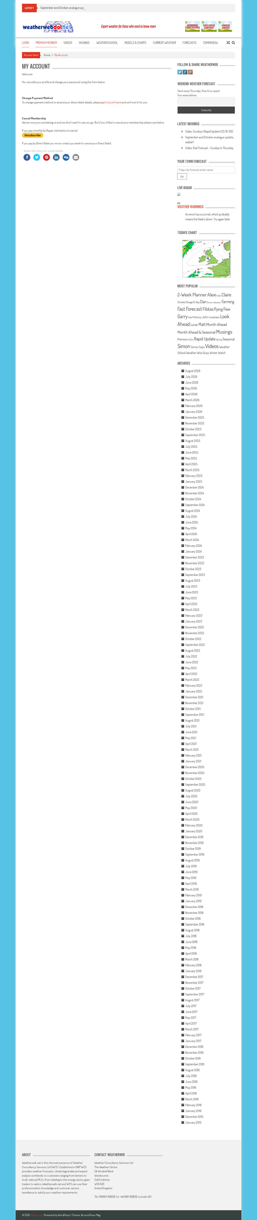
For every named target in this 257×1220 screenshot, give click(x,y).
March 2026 (192, 400)
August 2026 (192, 371)
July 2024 (191, 516)
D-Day (196, 302)
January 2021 (193, 761)
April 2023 (191, 604)
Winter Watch (218, 353)
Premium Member (46, 43)
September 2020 (195, 784)
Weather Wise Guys (197, 353)
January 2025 (193, 481)
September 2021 (194, 714)
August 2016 (192, 1070)
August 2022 (192, 650)
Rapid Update (204, 338)
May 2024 (190, 528)
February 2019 (193, 895)
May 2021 (190, 738)
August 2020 (192, 790)
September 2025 (195, 435)
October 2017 (193, 988)
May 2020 (191, 808)
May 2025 (191, 458)
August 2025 (192, 441)
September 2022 (195, 645)
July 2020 (191, 796)
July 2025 (191, 446)
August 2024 (192, 511)
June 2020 (191, 802)
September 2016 (194, 1064)
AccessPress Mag (90, 1215)
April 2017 (191, 1023)
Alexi (211, 295)
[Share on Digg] (66, 159)
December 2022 (194, 627)
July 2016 (191, 1076)
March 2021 (191, 749)
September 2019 (194, 854)
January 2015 (193, 1122)
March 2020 (192, 819)
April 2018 (191, 953)
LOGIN (25, 43)
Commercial (210, 43)
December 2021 (194, 697)
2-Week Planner (192, 295)
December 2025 (194, 417)
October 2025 (193, 429)
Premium (182, 339)
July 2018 (191, 936)
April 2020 (191, 814)
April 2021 (191, 744)
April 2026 (191, 394)
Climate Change (185, 302)
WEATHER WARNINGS (190, 206)
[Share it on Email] (75, 159)
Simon (183, 346)
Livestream (214, 317)
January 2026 (193, 411)
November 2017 (194, 982)
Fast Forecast (189, 308)
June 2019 (191, 872)
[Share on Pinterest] (46, 159)
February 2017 (193, 1035)
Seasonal (229, 339)
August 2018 (192, 930)
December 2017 (194, 977)
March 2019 (192, 889)
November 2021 (194, 703)
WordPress (64, 1215)
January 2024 (193, 551)
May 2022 (191, 668)
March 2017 (191, 1029)
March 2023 (192, 610)
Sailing (219, 339)
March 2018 (192, 959)
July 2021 (190, 726)
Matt (202, 324)
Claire (226, 295)
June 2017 (191, 1012)
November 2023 (194, 563)
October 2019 (193, 848)
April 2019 (191, 883)
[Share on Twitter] (36, 159)
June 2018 (191, 942)
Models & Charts (135, 43)
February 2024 (193, 546)
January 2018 (193, 971)
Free (226, 309)
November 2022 (194, 633)
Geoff (190, 317)
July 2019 (191, 866)
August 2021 (192, 720)
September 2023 (195, 575)
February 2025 (193, 476)
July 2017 (190, 1006)
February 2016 (193, 1105)
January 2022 (193, 691)
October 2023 (193, 569)
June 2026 (191, 382)
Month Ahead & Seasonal (196, 332)
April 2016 (191, 1093)
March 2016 (192, 1099)
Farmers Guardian (214, 302)
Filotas (208, 309)
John (205, 317)
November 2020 (194, 773)
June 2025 (191, 452)
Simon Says (198, 347)
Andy (218, 295)
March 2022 (192, 680)
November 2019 (194, 843)
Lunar (194, 324)
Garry (182, 316)
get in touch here (111, 102)
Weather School (107, 43)
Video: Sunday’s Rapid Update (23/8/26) (209, 131)
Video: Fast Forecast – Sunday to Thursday (209, 148)
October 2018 (193, 918)
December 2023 (194, 557)
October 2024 (193, 499)
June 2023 (191, 592)
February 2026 (193, 406)
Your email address (186, 95)
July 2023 (191, 586)
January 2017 (193, 1041)
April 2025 (191, 464)
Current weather (164, 43)
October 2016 (193, 1058)
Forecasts (189, 43)
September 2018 (194, 924)
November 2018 (194, 913)
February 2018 (193, 965)
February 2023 (193, 615)
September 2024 (195, 505)
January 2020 (193, 831)
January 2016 (193, 1111)
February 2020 (193, 825)
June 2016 (191, 1082)
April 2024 (191, 534)
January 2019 (193, 901)
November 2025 (194, 423)
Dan (203, 301)
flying (218, 309)
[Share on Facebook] (27, 159)
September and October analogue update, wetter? (69, 8)
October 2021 (193, 709)
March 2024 (192, 540)
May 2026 (191, 388)
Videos (68, 43)
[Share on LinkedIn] (56, 159)
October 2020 (193, 779)
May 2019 (190, 878)
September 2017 (194, 994)
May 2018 (190, 948)
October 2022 (193, 639)
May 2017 (190, 1017)
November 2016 (194, 1052)
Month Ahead (216, 324)
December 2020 (194, 767)
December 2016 (194, 1047)
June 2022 (191, 662)
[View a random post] (228, 43)
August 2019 (192, 860)
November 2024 (194, 493)
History (197, 317)
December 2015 (194, 1117)
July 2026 (191, 377)
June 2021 (191, 732)
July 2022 (191, 656)
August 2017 (192, 1000)
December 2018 (194, 907)
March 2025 (192, 470)
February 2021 (193, 755)
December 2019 (194, 837)
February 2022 (193, 685)
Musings (84, 43)
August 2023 (192, 580)
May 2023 (191, 598)
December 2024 (194, 487)
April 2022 (191, 674)
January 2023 (193, 621)
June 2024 (191, 522)
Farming (228, 301)
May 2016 (190, 1087)
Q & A (191, 339)
